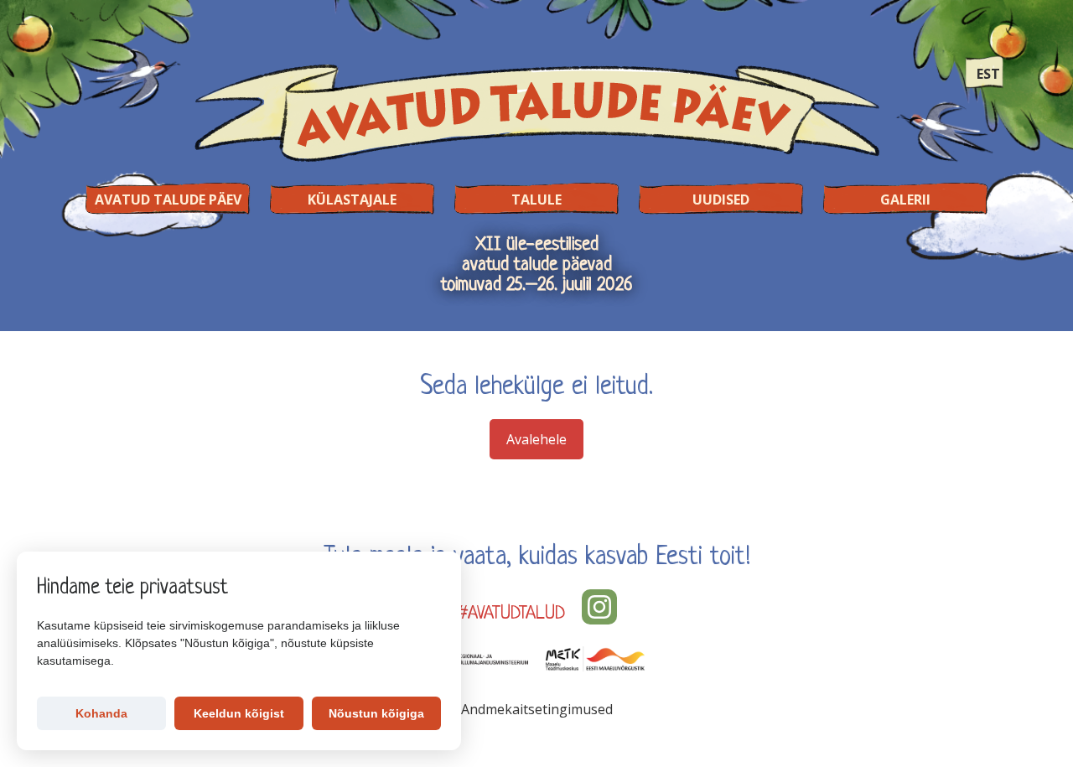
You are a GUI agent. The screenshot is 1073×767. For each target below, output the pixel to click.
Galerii (905, 199)
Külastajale (352, 199)
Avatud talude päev (168, 199)
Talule (536, 199)
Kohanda (101, 713)
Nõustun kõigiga (376, 713)
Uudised (720, 199)
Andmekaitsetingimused (537, 709)
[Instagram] (599, 606)
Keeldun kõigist (239, 713)
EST (988, 74)
